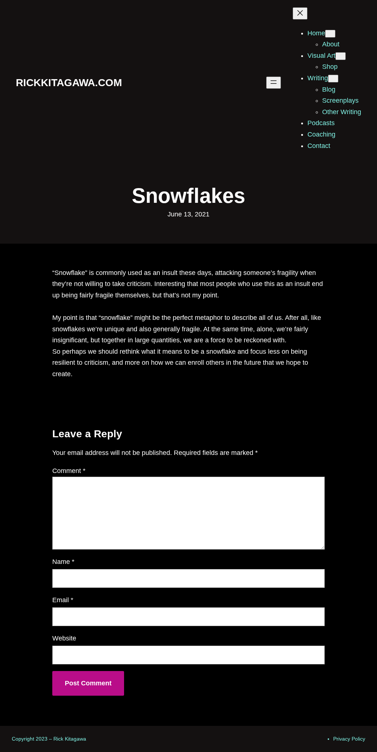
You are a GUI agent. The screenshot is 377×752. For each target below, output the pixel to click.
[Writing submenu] (333, 78)
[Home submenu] (330, 34)
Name (63, 561)
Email (62, 600)
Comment (68, 470)
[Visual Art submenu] (340, 56)
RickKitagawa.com (69, 82)
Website (64, 638)
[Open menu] (273, 83)
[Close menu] (300, 13)
